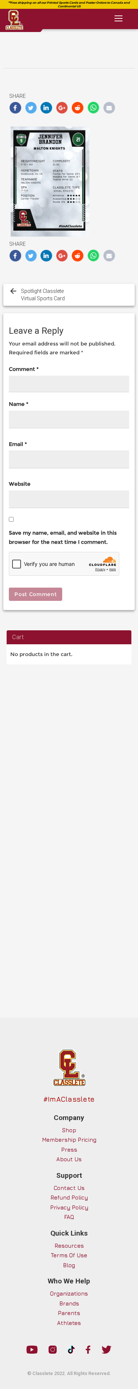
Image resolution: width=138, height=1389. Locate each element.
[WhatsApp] (94, 108)
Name (18, 404)
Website (20, 484)
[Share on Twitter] (31, 108)
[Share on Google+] (62, 108)
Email (18, 444)
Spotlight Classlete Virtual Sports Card (43, 294)
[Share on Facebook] (15, 108)
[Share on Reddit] (78, 108)
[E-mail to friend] (109, 108)
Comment (24, 369)
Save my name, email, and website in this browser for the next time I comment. (63, 537)
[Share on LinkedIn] (46, 108)
